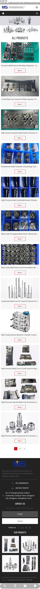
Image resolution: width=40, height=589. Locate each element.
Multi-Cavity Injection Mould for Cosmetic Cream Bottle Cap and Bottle (20, 335)
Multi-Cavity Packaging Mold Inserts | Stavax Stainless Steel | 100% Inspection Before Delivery (20, 234)
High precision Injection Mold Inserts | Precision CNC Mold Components (20, 133)
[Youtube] (30, 527)
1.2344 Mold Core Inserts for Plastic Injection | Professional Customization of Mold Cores (20, 99)
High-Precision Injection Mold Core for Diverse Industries (20, 402)
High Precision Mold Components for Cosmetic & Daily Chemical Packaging (20, 436)
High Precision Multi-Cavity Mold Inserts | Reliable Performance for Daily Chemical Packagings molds (20, 200)
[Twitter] (26, 527)
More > (20, 70)
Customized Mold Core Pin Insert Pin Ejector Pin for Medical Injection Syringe (20, 301)
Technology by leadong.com (17, 580)
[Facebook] (19, 527)
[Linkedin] (23, 527)
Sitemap (31, 580)
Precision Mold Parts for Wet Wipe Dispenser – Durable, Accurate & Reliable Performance (20, 65)
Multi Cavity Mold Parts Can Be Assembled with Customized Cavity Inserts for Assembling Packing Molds (20, 267)
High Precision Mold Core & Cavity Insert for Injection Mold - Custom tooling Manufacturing (20, 368)
